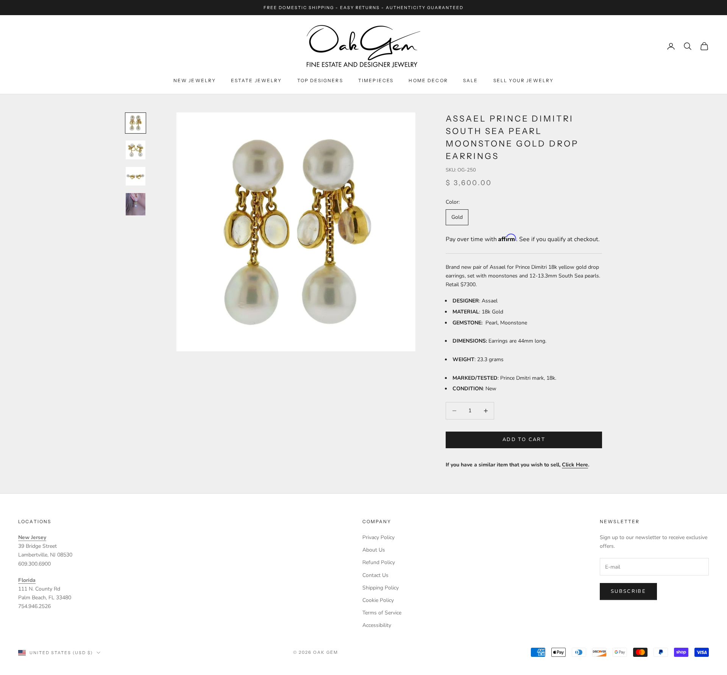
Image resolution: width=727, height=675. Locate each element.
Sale (470, 80)
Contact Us (375, 575)
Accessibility (376, 625)
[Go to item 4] (135, 204)
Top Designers (320, 80)
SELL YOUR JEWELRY (523, 80)
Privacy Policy (378, 537)
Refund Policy (378, 562)
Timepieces (376, 80)
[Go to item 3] (135, 176)
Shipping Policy (380, 587)
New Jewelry (194, 80)
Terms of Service (381, 612)
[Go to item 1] (135, 123)
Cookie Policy (378, 600)
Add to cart (523, 439)
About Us (373, 549)
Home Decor (428, 80)
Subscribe (628, 591)
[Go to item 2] (135, 150)
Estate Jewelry (256, 80)
